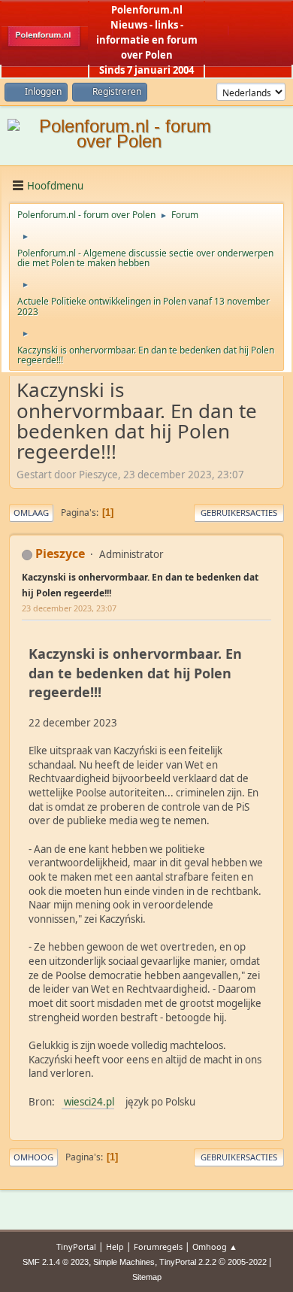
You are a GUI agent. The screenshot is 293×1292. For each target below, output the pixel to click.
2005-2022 (247, 1261)
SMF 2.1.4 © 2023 (56, 1261)
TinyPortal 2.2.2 (187, 1261)
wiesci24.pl (88, 1102)
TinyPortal (76, 1246)
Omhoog (33, 1157)
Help (115, 1246)
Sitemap (147, 1276)
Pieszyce (60, 553)
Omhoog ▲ (214, 1246)
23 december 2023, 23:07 (69, 608)
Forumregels (158, 1246)
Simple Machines (124, 1261)
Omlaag (31, 512)
